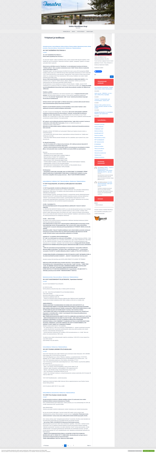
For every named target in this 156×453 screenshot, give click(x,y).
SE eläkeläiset (97, 144)
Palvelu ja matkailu (73, 46)
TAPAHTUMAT (89, 31)
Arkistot (96, 202)
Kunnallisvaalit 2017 (98, 133)
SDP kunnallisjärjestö (99, 139)
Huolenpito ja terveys (47, 46)
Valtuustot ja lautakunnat (100, 153)
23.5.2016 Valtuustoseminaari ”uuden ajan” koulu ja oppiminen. (105, 184)
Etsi (95, 74)
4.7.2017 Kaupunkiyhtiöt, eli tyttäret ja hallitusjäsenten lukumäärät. (62, 183)
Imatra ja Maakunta (56, 46)
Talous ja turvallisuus (52, 48)
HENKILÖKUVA (66, 31)
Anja (99, 167)
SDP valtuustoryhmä (99, 142)
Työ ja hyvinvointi (61, 48)
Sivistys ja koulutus (98, 146)
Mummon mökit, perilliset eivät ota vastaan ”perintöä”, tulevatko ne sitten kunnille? (103, 106)
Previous (46, 445)
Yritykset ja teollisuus (76, 48)
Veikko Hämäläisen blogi (78, 26)
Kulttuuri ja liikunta (65, 46)
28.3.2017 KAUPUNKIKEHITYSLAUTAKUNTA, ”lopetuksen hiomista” (63, 279)
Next (89, 445)
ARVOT (73, 31)
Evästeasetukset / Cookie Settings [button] (135, 450)
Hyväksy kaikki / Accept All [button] (149, 450)
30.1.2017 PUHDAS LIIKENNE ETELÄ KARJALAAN (57, 349)
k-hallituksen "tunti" (55, 181)
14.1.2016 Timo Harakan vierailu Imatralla (55, 395)
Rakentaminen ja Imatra (82, 46)
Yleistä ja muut (68, 48)
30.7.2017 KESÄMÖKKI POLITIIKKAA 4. (54, 50)
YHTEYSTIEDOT (80, 31)
